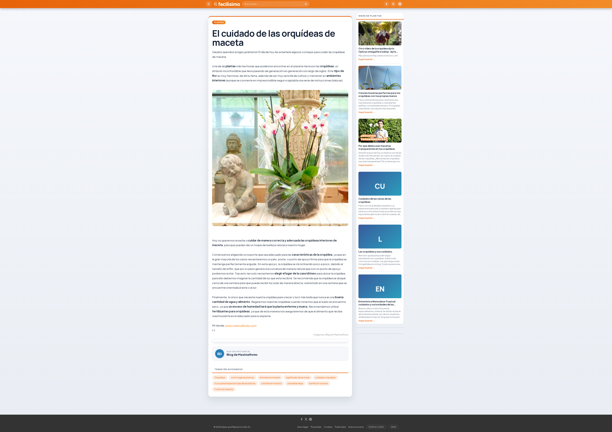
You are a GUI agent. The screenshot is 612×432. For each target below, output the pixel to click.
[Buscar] (306, 4)
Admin (393, 427)
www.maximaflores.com (240, 325)
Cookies (328, 427)
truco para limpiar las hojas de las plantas (234, 383)
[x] (393, 4)
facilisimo (229, 4)
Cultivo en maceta (223, 389)
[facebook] (386, 4)
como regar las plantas (242, 377)
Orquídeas (219, 377)
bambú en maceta (318, 383)
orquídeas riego (295, 383)
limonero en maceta (270, 377)
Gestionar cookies (376, 427)
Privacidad (316, 427)
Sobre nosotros (356, 427)
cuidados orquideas (325, 377)
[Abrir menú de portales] (208, 4)
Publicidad (340, 427)
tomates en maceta (271, 383)
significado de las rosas (298, 377)
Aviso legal (302, 427)
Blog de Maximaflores (242, 354)
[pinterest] (400, 4)
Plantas (219, 22)
